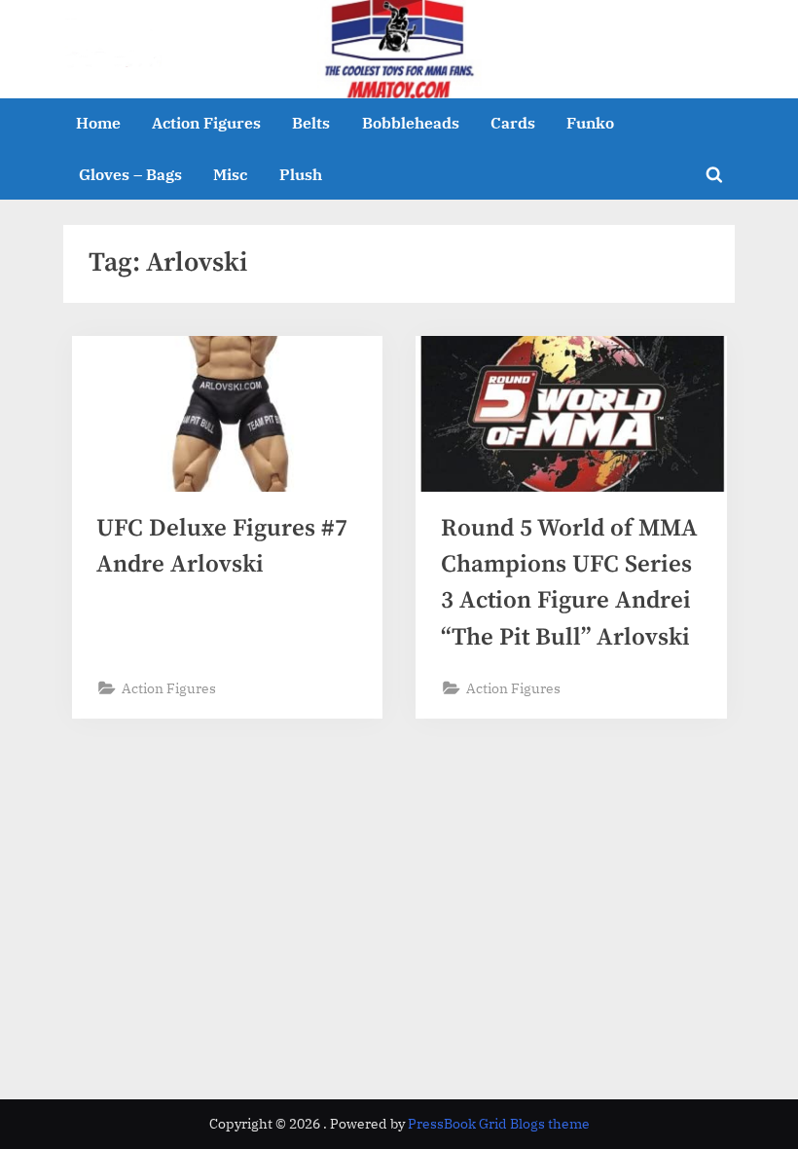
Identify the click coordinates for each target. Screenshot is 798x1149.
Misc (230, 174)
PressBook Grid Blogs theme (499, 1123)
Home (98, 122)
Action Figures (206, 122)
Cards (512, 122)
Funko (590, 122)
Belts (311, 122)
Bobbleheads (410, 122)
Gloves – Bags (130, 174)
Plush (300, 174)
